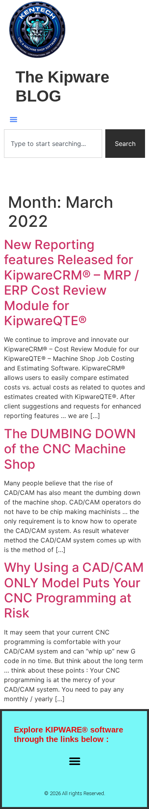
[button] (13, 119)
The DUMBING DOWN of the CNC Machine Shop (70, 449)
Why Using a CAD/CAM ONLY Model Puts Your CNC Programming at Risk (74, 590)
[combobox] (53, 143)
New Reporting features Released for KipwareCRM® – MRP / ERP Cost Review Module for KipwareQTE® (71, 282)
